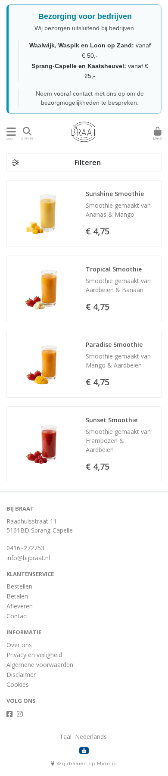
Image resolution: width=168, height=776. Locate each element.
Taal (65, 736)
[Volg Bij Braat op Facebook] (9, 714)
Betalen (17, 596)
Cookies (17, 684)
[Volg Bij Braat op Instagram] (20, 714)
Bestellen (19, 586)
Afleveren (19, 606)
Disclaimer (21, 674)
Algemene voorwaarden (39, 665)
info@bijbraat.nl (28, 558)
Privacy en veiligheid (34, 655)
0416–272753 (25, 548)
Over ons (19, 645)
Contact (17, 616)
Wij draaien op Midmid (86, 764)
